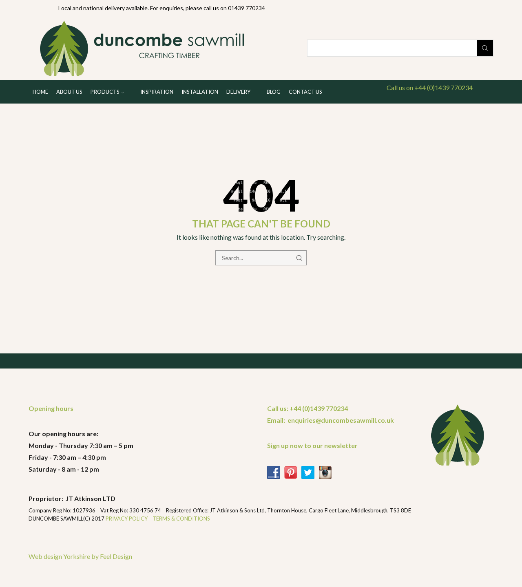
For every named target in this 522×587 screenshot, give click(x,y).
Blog (274, 91)
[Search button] (485, 48)
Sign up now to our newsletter (312, 445)
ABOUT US (69, 91)
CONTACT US (305, 91)
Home (40, 91)
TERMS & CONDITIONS (181, 518)
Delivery (238, 91)
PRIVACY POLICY (127, 518)
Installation (199, 91)
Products (105, 91)
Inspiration (156, 91)
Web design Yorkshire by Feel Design (80, 556)
